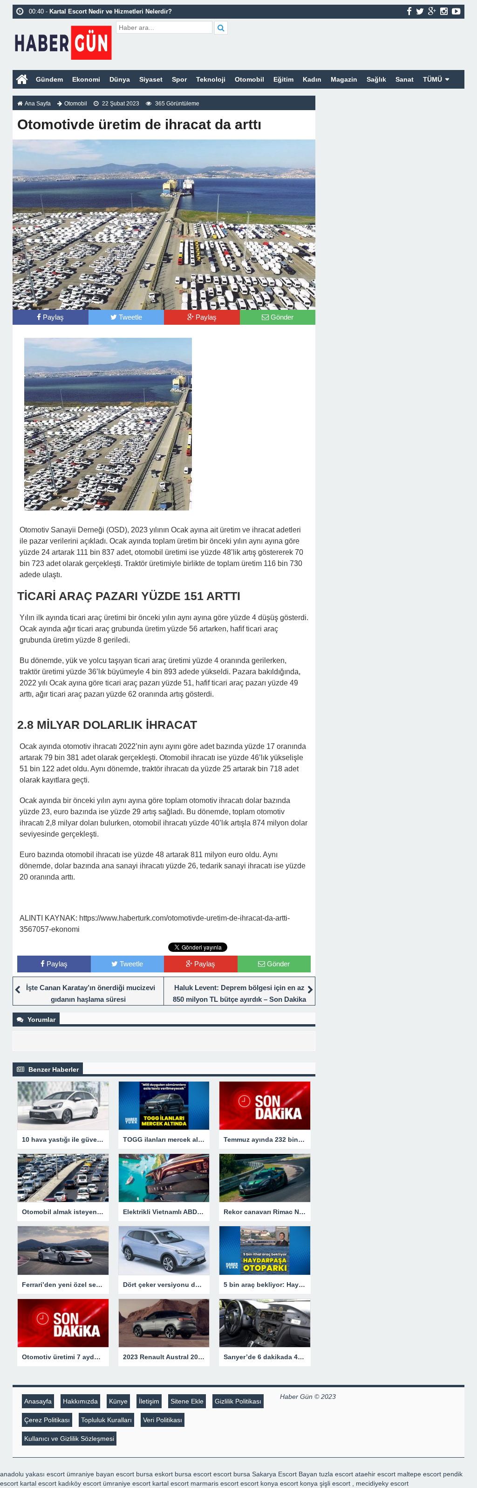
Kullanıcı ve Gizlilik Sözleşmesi (69, 1438)
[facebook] (409, 11)
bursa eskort (154, 1474)
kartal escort (38, 1483)
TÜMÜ (432, 79)
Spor (179, 79)
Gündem (49, 79)
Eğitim (283, 79)
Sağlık (376, 79)
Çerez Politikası (47, 1420)
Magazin (344, 79)
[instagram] (444, 11)
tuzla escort (336, 1474)
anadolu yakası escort (32, 1474)
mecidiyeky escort (382, 1483)
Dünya (119, 79)
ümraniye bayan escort (100, 1474)
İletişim (149, 1401)
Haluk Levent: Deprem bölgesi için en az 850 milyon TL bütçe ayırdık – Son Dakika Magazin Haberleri (239, 999)
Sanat (404, 79)
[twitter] (420, 11)
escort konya (259, 1483)
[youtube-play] (456, 11)
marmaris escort (214, 1483)
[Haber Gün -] (63, 41)
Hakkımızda (80, 1401)
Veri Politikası (162, 1420)
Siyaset (151, 79)
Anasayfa (38, 1401)
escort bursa (231, 1474)
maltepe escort (419, 1474)
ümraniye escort (126, 1483)
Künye (118, 1401)
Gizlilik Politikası (238, 1401)
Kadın (312, 79)
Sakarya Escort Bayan (284, 1474)
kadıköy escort (79, 1483)
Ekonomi (86, 79)
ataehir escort (375, 1474)
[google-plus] (432, 11)
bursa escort (193, 1474)
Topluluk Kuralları (106, 1420)
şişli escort (335, 1483)
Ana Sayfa (38, 103)
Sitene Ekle (187, 1401)
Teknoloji (210, 79)
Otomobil (249, 79)
